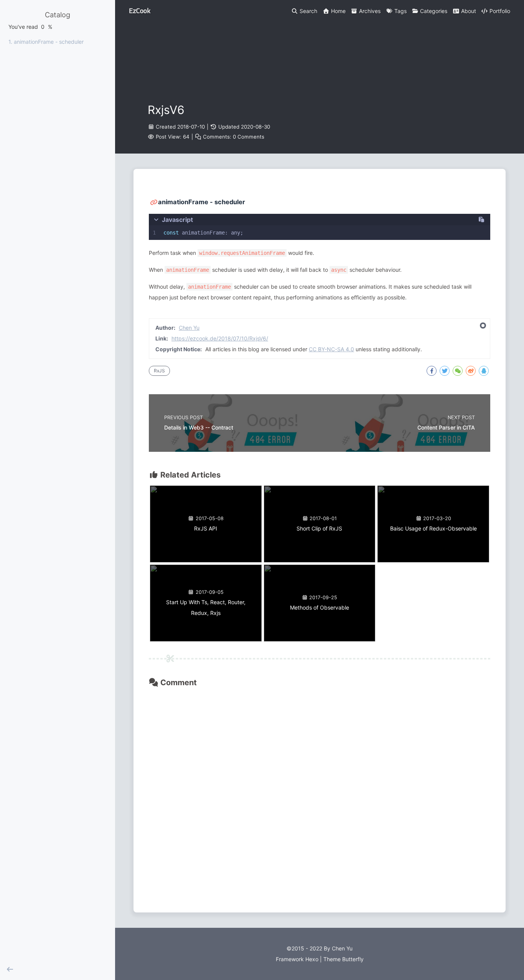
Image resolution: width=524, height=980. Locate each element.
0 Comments (248, 137)
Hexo (311, 959)
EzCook (139, 10)
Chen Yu (189, 327)
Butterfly (353, 959)
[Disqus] (319, 794)
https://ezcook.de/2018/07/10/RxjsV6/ (219, 338)
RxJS (159, 370)
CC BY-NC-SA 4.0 (331, 349)
